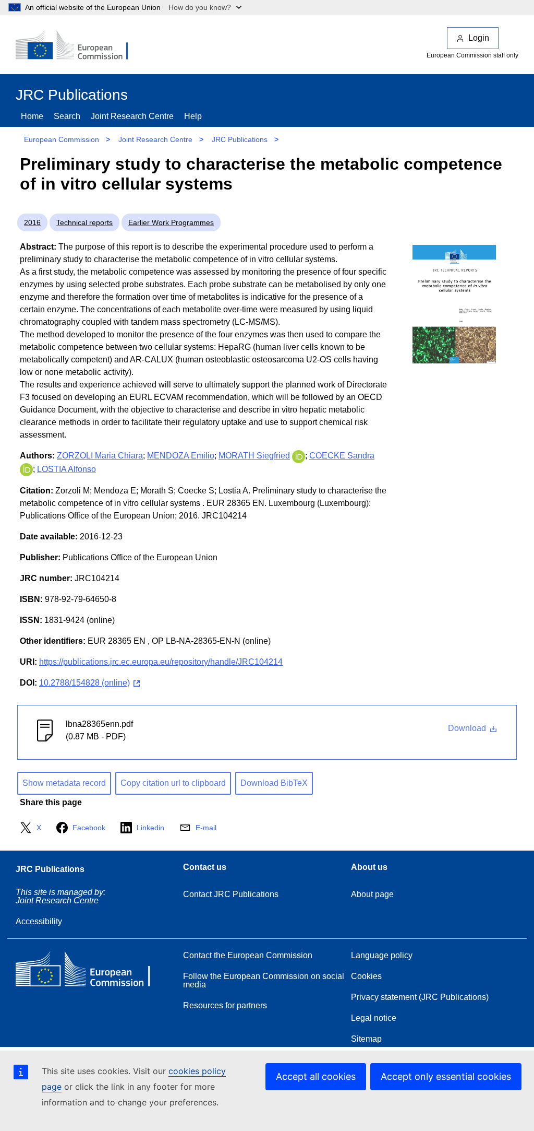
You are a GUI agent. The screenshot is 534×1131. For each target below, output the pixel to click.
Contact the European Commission (247, 955)
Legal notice (373, 1018)
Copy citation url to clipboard (173, 783)
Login (478, 37)
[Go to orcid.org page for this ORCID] (298, 455)
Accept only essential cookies (446, 1076)
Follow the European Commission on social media (263, 980)
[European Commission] (79, 46)
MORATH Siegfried (254, 455)
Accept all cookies (316, 1076)
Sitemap (366, 1038)
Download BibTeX (274, 783)
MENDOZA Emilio (180, 455)
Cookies (366, 976)
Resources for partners (225, 1005)
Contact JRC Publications (230, 894)
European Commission (61, 139)
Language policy (381, 955)
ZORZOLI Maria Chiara (100, 455)
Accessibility (39, 921)
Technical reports (84, 222)
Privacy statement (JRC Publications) (420, 997)
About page (372, 894)
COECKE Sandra (341, 455)
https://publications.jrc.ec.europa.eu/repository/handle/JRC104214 (161, 661)
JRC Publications (240, 139)
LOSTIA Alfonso (66, 469)
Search (67, 116)
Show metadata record (64, 783)
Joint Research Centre (132, 116)
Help (193, 116)
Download (468, 728)
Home (32, 116)
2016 (32, 222)
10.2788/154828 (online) (84, 682)
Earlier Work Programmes (171, 222)
